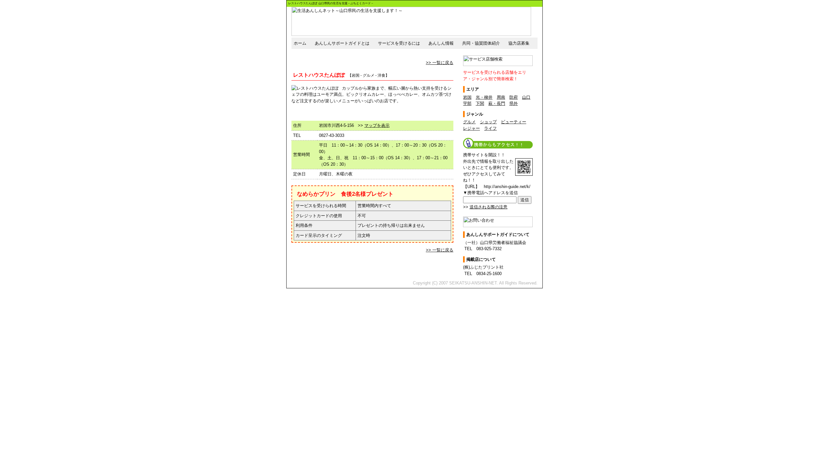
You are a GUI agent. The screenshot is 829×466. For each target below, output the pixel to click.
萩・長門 (496, 103)
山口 (526, 97)
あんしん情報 (441, 43)
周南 (501, 97)
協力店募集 (518, 43)
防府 (513, 97)
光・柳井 (484, 97)
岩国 (467, 97)
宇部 (467, 103)
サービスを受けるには (399, 43)
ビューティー (513, 121)
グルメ (469, 121)
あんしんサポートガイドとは (342, 43)
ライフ (490, 128)
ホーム (300, 43)
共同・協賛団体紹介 (481, 43)
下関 (480, 103)
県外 (513, 103)
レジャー (471, 128)
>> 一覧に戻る (439, 62)
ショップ (488, 121)
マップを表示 (377, 125)
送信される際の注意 (488, 207)
